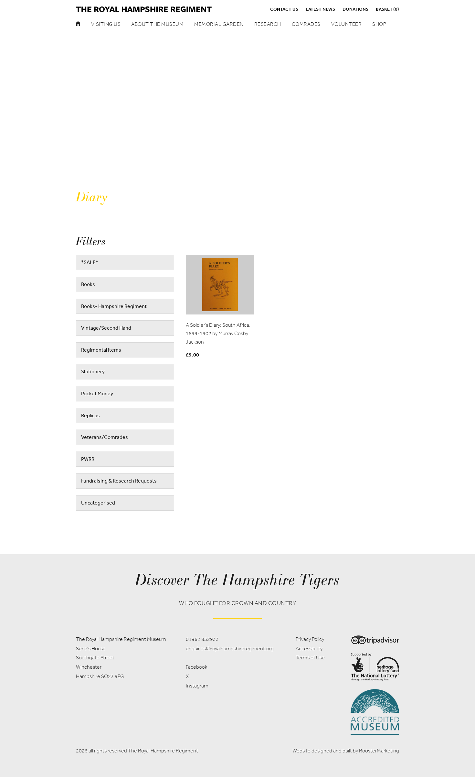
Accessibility (309, 648)
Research (267, 24)
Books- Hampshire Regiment (114, 306)
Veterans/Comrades (104, 437)
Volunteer (346, 24)
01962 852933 (202, 639)
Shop (379, 24)
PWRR (87, 459)
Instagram (197, 686)
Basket (387, 9)
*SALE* (89, 262)
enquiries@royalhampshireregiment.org (230, 648)
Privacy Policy (310, 639)
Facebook (196, 667)
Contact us (284, 9)
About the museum (157, 24)
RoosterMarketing (379, 751)
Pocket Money (97, 393)
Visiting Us (106, 24)
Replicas (90, 415)
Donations (355, 9)
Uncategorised (98, 502)
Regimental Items (101, 349)
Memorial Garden (219, 24)
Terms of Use (310, 658)
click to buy (220, 284)
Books (88, 284)
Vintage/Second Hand (106, 328)
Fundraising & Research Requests (119, 480)
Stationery (93, 371)
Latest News (320, 9)
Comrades (306, 24)
